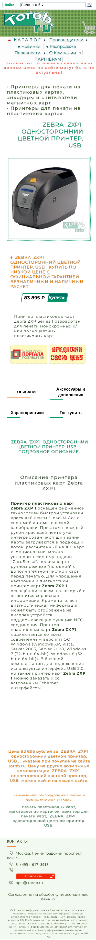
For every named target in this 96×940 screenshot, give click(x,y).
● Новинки (30, 46)
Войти (9, 5)
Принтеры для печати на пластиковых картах (44, 110)
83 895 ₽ (35, 297)
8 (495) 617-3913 (32, 865)
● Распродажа (62, 46)
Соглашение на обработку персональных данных (48, 896)
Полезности (28, 52)
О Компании (63, 52)
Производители (66, 39)
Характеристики (27, 413)
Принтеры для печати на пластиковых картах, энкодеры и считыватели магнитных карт (44, 94)
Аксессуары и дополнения (70, 392)
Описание (27, 392)
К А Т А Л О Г (27, 39)
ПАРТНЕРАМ (47, 59)
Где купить (71, 413)
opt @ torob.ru (29, 882)
